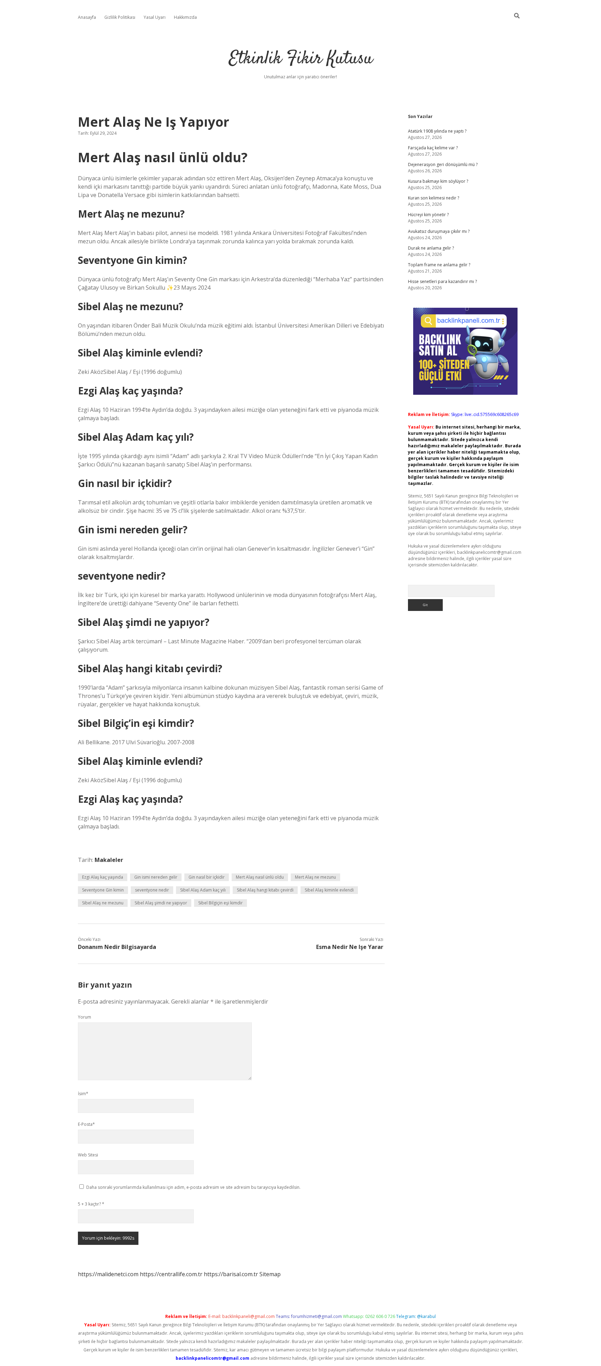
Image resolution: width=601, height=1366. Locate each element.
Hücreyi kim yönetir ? (428, 215)
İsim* (83, 1094)
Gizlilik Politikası (119, 17)
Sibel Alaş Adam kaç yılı (203, 890)
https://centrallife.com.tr (171, 1274)
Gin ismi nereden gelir (155, 877)
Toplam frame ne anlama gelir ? (439, 265)
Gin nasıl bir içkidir (207, 877)
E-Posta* (86, 1124)
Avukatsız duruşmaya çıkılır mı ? (439, 231)
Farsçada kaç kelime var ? (433, 148)
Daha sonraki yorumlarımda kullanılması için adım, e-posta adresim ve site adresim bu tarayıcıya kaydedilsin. (193, 1187)
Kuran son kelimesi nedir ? (433, 198)
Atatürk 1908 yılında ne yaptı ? (437, 131)
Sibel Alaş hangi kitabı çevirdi (265, 890)
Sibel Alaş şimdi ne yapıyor (161, 903)
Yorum (84, 1017)
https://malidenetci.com (108, 1274)
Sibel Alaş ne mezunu (102, 903)
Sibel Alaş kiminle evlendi (329, 890)
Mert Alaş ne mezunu (315, 877)
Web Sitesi (88, 1155)
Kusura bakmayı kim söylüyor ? (438, 181)
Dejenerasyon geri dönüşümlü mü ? (443, 164)
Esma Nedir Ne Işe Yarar (349, 947)
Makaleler (109, 860)
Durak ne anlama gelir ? (431, 248)
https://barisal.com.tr (231, 1274)
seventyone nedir (152, 890)
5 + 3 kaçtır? (91, 1204)
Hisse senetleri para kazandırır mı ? (442, 281)
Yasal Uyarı (155, 17)
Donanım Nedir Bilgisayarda (117, 947)
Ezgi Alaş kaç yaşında (102, 877)
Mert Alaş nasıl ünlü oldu (260, 877)
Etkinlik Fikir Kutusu (300, 59)
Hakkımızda (185, 17)
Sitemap (270, 1274)
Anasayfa (87, 17)
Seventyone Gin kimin (103, 890)
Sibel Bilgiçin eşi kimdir (220, 903)
